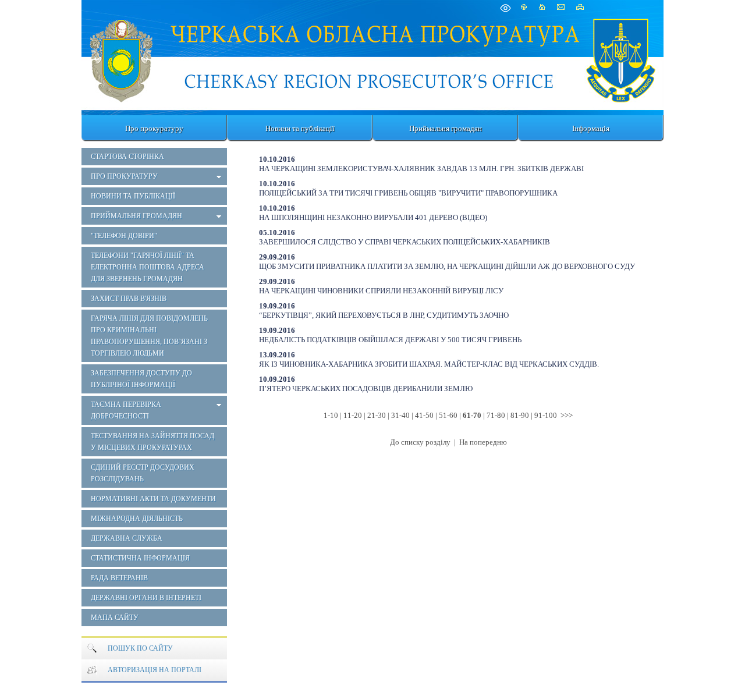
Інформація (590, 128)
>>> (566, 415)
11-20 (352, 415)
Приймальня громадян (445, 128)
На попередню (483, 442)
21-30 (376, 415)
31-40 (400, 415)
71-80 (496, 415)
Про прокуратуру (154, 128)
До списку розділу (421, 442)
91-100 (545, 415)
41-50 (424, 415)
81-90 (519, 415)
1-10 (331, 415)
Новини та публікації (300, 128)
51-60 (448, 415)
